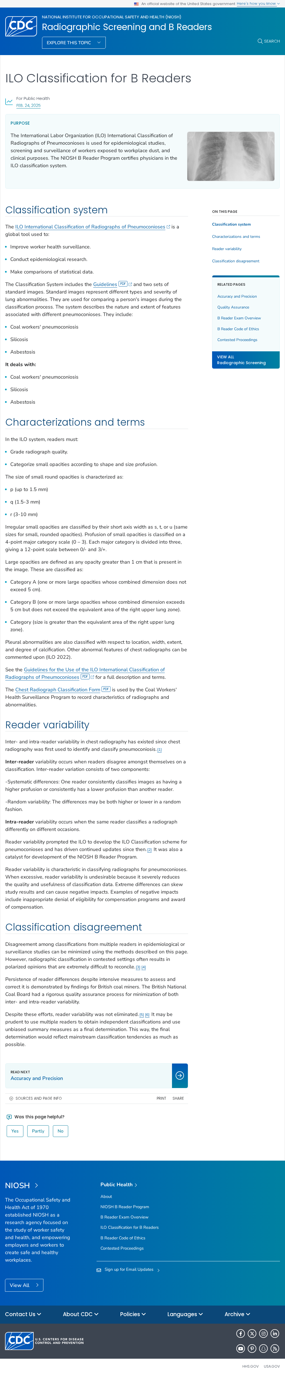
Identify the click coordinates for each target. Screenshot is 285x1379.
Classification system (231, 224)
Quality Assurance (233, 307)
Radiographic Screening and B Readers (127, 27)
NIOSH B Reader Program (124, 1207)
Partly (38, 1131)
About (106, 1196)
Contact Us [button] (21, 1314)
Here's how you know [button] (257, 3)
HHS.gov (250, 1366)
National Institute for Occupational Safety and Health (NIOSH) (111, 17)
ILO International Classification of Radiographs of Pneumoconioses (90, 226)
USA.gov (272, 1366)
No (60, 1131)
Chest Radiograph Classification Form (57, 689)
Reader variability (227, 248)
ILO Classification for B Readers (129, 1227)
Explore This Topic (69, 43)
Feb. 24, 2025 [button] (28, 105)
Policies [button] (130, 1314)
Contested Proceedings (237, 339)
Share (178, 1098)
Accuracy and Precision (237, 296)
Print (161, 1098)
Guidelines (105, 284)
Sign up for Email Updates (129, 1269)
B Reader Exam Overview (239, 318)
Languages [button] (183, 1314)
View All (20, 1285)
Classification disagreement (235, 261)
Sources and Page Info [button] (39, 1098)
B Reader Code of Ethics (238, 329)
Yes (15, 1131)
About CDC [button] (78, 1314)
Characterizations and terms (236, 236)
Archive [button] (235, 1314)
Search (272, 41)
